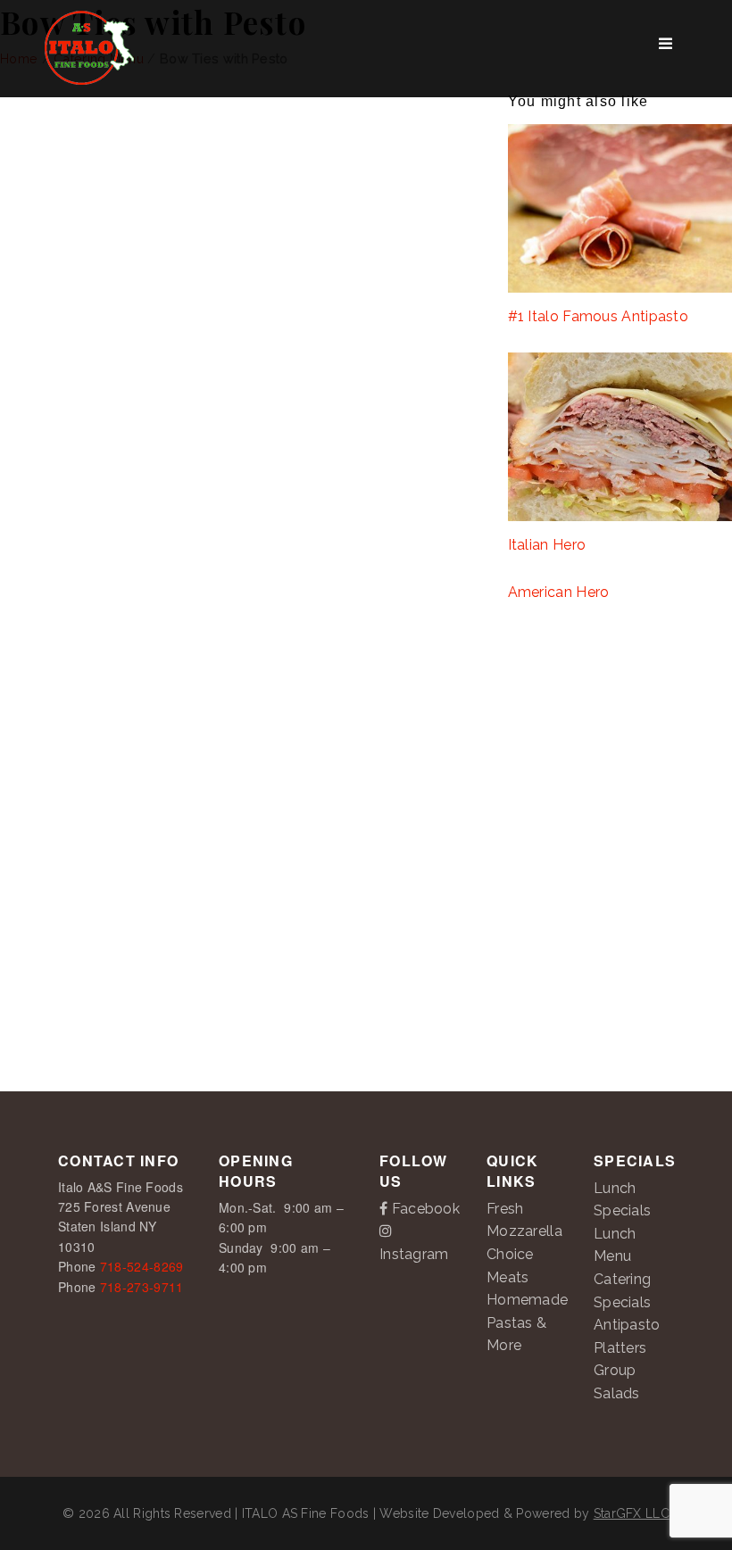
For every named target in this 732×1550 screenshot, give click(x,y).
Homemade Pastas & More (527, 1322)
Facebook (423, 1208)
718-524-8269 (142, 1266)
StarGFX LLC (632, 1513)
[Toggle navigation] (665, 48)
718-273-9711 (142, 1287)
